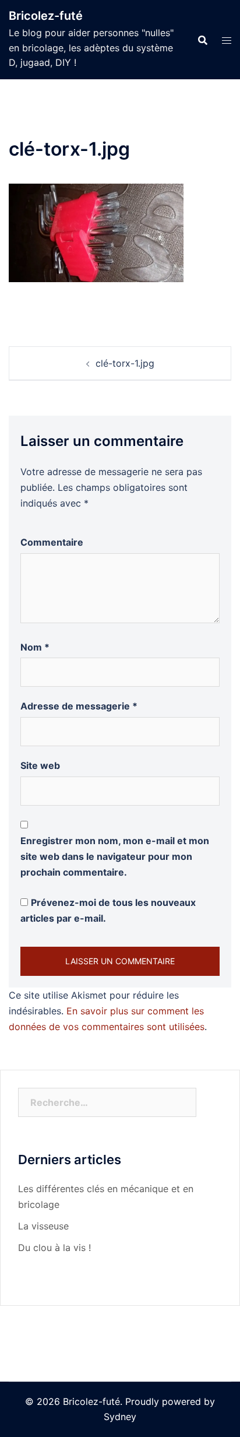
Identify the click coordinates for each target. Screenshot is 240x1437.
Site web (40, 765)
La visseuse (43, 1226)
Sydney (120, 1416)
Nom (35, 647)
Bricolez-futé (46, 16)
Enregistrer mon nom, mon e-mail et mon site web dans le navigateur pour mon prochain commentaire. (114, 856)
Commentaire (51, 542)
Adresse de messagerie (78, 706)
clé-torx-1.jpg (125, 363)
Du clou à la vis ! (54, 1247)
